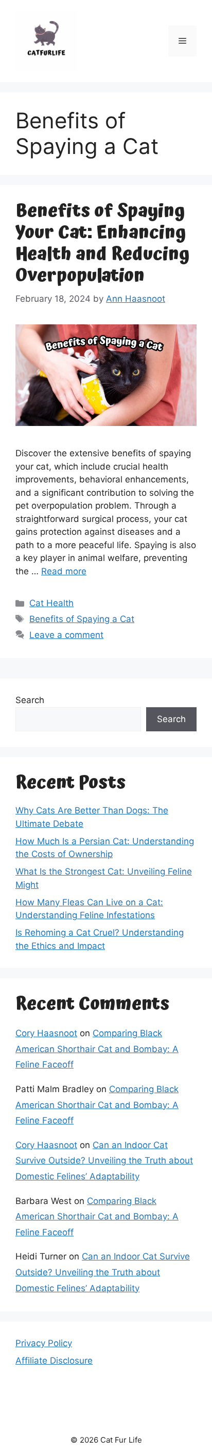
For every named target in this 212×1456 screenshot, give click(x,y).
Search (29, 700)
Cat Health (51, 603)
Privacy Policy (43, 1343)
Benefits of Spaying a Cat (81, 619)
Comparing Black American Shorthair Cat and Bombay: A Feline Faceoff (97, 1049)
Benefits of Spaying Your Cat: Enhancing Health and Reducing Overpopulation (102, 243)
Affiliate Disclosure (54, 1360)
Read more (63, 571)
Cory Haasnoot (46, 1033)
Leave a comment (66, 635)
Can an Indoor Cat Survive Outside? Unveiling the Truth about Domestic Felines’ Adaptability (104, 1160)
